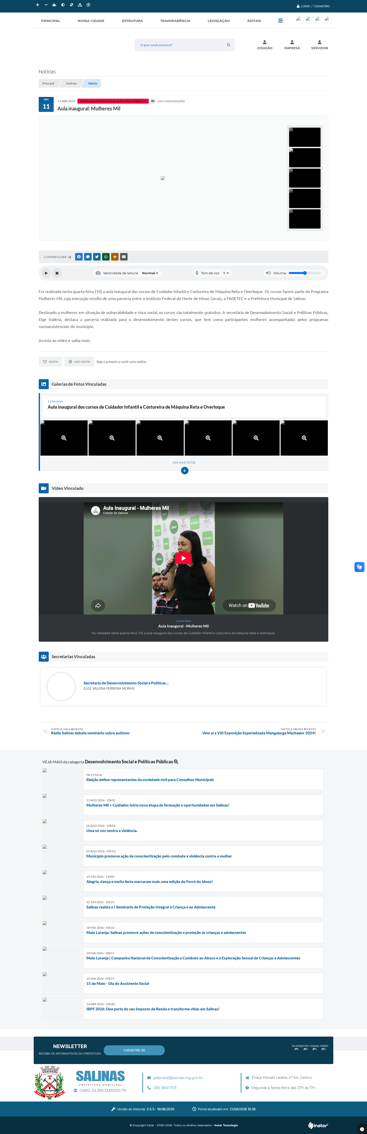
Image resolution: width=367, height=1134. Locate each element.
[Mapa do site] (80, 5)
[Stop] (57, 273)
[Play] (46, 273)
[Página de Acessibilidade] (88, 5)
